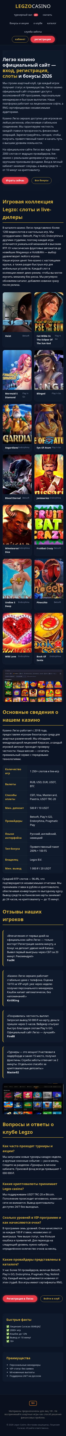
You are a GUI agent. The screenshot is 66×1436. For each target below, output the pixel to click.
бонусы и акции (19, 23)
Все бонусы (41, 180)
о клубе (37, 23)
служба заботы (33, 31)
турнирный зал (25, 14)
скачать (47, 14)
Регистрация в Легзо (20, 1298)
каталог (51, 23)
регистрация (42, 39)
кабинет (20, 39)
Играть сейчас (15, 180)
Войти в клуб (51, 1298)
